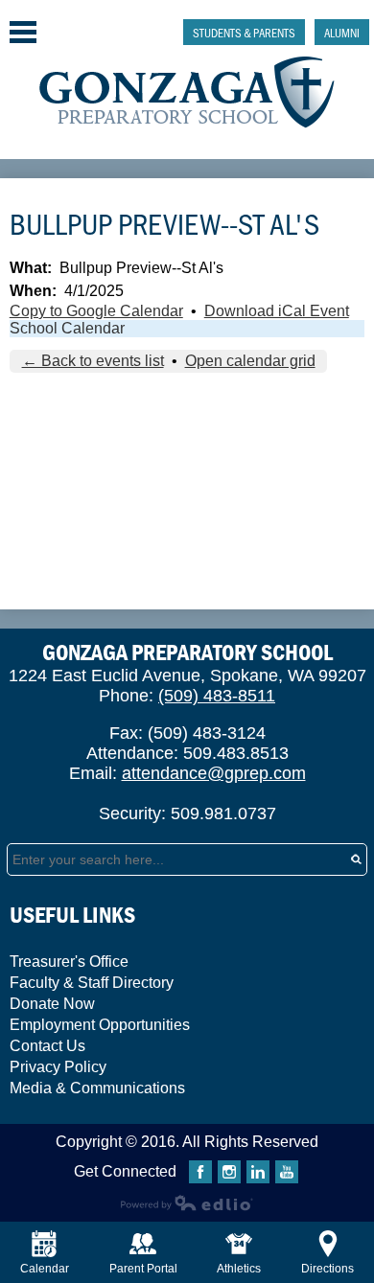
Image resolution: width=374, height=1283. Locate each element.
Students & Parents (244, 32)
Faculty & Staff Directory (92, 982)
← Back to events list (93, 361)
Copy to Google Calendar (96, 311)
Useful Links (72, 914)
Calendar (44, 1268)
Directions (327, 1268)
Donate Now (52, 1004)
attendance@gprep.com (214, 773)
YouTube (286, 1171)
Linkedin (257, 1171)
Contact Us (47, 1046)
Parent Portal (143, 1268)
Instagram (229, 1171)
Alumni (342, 32)
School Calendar (67, 328)
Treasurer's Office (69, 961)
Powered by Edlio (187, 1202)
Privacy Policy (58, 1067)
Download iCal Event (276, 311)
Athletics (239, 1268)
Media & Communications (97, 1088)
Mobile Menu (23, 32)
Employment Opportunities (100, 1025)
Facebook (200, 1171)
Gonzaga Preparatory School (187, 92)
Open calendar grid (250, 361)
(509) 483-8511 (216, 695)
